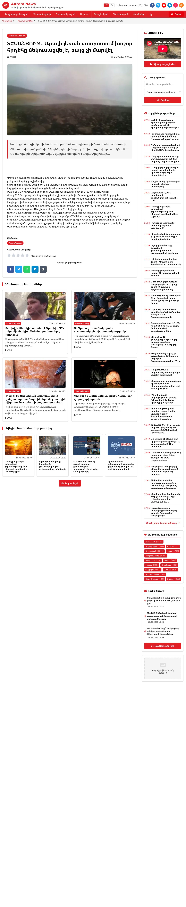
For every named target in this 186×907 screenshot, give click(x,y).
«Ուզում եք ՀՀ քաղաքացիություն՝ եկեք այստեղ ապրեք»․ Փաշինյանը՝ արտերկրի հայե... (164, 342)
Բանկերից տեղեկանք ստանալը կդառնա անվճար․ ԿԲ (163, 225)
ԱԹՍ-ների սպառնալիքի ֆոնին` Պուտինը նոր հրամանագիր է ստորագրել (166, 262)
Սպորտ (84, 14)
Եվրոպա (170, 569)
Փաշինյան (152, 569)
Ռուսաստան (154, 551)
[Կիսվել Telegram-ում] (35, 269)
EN (112, 5)
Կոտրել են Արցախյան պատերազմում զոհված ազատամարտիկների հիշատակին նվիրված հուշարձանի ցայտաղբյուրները (35, 399)
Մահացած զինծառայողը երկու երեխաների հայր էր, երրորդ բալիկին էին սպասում (165, 442)
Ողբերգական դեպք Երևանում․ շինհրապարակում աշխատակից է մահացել (52, 465)
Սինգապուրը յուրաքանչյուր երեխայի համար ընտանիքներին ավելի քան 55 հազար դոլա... (166, 385)
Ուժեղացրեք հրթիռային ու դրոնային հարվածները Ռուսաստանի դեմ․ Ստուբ (165, 136)
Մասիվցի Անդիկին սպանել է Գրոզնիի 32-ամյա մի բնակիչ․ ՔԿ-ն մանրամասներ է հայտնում (34, 331)
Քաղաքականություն (16, 14)
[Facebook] (152, 5)
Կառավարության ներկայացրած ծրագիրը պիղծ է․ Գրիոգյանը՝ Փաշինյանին (164, 511)
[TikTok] (175, 5)
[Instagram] (181, 5)
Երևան (170, 560)
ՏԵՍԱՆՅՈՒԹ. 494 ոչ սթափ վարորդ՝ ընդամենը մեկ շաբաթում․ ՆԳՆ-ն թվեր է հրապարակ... (165, 429)
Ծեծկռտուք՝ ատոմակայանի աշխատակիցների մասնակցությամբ (100, 329)
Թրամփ (173, 579)
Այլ (150, 14)
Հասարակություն (65, 14)
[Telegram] (169, 5)
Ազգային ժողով (155, 574)
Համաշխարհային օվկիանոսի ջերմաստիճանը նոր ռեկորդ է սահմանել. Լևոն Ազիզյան (16, 466)
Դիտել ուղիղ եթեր (164, 64)
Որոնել (164, 100)
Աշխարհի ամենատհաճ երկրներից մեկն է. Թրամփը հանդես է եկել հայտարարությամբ (166, 313)
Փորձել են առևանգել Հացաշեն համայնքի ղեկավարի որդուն (103, 397)
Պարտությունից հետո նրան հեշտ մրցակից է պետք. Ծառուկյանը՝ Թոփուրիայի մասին (166, 299)
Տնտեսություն (121, 14)
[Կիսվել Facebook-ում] (10, 269)
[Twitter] (158, 5)
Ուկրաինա (153, 560)
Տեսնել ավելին (69, 483)
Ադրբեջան (169, 565)
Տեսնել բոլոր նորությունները (161, 522)
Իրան (173, 551)
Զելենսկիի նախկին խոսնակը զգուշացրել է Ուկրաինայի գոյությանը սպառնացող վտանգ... (164, 484)
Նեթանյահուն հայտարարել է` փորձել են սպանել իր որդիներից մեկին (165, 237)
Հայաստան (153, 541)
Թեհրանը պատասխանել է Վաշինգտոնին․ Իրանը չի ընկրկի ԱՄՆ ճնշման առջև (165, 147)
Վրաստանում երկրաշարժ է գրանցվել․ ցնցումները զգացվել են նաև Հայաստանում (121, 465)
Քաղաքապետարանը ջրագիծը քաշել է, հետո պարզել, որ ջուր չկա (164, 600)
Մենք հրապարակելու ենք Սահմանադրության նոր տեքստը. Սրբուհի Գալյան (165, 159)
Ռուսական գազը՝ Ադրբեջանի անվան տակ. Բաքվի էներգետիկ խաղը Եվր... (163, 631)
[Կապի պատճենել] (43, 269)
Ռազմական (101, 14)
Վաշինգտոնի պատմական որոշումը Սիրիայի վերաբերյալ (165, 184)
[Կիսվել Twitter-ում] (18, 269)
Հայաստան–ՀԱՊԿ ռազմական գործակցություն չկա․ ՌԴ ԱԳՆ (164, 196)
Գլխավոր (7, 20)
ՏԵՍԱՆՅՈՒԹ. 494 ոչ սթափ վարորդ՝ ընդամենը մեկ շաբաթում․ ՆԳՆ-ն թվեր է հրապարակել (86, 466)
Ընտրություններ (155, 555)
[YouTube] (164, 5)
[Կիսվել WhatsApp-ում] (26, 269)
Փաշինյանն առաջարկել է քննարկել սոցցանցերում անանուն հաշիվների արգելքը (164, 470)
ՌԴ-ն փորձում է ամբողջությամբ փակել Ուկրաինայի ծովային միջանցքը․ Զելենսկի (163, 398)
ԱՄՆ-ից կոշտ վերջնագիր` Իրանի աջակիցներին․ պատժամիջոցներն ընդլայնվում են (165, 171)
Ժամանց (138, 14)
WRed (13, 56)
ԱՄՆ (172, 546)
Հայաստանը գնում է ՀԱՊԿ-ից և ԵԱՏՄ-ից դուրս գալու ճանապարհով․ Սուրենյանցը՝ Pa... (165, 327)
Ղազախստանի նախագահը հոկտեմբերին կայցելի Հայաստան (165, 372)
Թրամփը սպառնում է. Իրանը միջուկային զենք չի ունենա (165, 273)
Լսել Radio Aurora (164, 645)
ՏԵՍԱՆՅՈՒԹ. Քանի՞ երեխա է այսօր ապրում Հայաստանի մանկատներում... (162, 616)
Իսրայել (151, 565)
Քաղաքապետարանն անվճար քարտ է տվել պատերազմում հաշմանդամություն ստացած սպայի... (163, 413)
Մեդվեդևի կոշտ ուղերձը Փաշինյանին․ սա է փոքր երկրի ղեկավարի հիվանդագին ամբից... (164, 285)
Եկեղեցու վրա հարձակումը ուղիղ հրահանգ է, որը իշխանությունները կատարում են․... (165, 498)
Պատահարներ (42, 14)
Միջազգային (154, 546)
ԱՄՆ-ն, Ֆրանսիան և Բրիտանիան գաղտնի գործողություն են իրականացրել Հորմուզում (165, 124)
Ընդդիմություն (154, 579)
